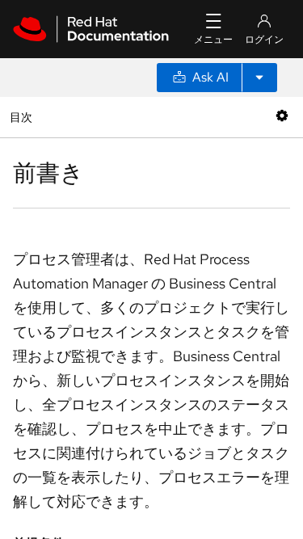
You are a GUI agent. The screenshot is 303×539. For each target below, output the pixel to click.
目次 (23, 116)
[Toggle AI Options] (259, 77)
